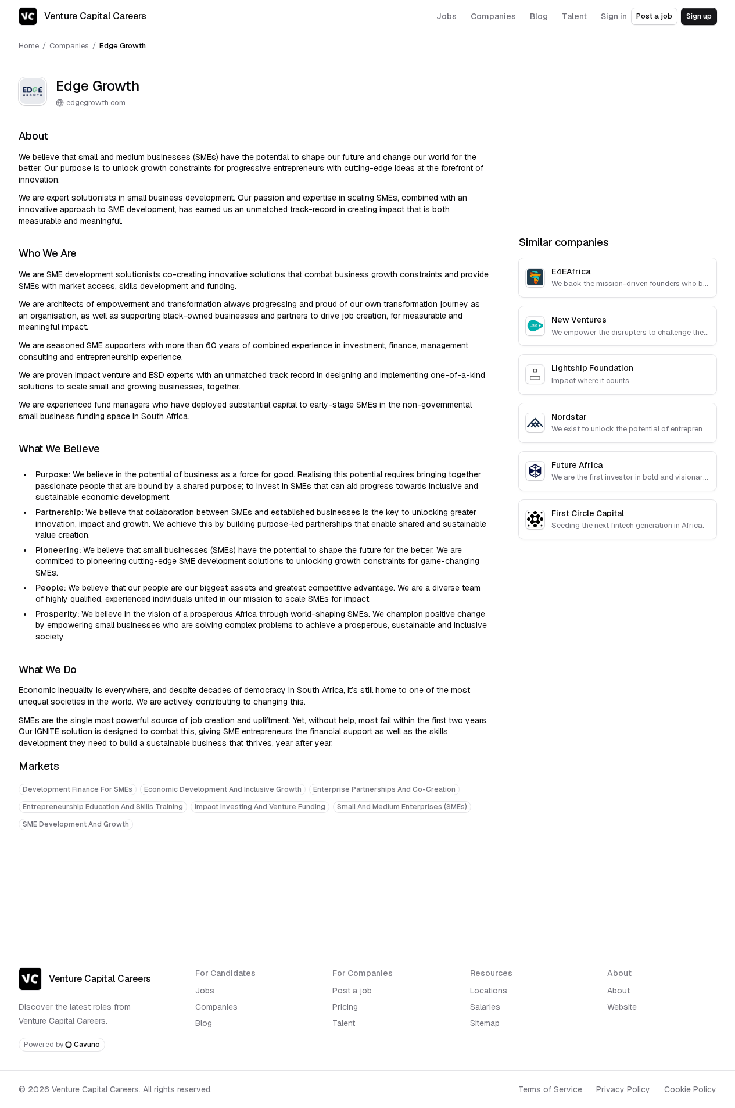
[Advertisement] (255, 875)
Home (29, 46)
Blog (203, 1023)
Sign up (699, 16)
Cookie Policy (690, 1089)
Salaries (485, 1007)
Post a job (654, 16)
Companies (69, 46)
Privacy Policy (623, 1089)
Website (622, 1007)
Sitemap (485, 1023)
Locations (488, 990)
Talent (343, 1023)
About (618, 990)
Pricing (345, 1007)
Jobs (204, 990)
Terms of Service (550, 1089)
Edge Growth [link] (122, 46)
